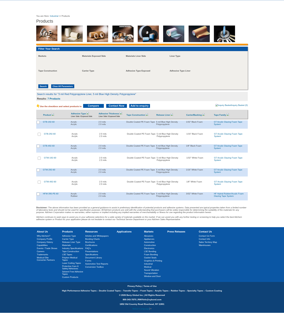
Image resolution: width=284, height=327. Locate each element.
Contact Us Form (207, 236)
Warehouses (204, 245)
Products (67, 231)
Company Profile (44, 239)
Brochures (90, 242)
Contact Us (205, 231)
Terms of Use (150, 286)
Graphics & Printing (153, 261)
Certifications (91, 245)
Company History (45, 242)
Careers (40, 251)
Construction (150, 245)
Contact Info (204, 239)
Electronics (149, 248)
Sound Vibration (151, 270)
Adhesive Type (79, 113)
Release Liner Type (71, 242)
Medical (147, 267)
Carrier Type (68, 239)
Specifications (91, 254)
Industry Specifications (72, 248)
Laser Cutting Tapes (71, 263)
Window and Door (152, 276)
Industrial (54, 16)
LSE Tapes (67, 254)
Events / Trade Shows (47, 248)
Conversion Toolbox (94, 267)
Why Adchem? (43, 236)
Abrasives (148, 236)
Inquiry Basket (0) (239, 105)
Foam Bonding (151, 254)
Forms (88, 261)
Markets (148, 231)
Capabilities (42, 245)
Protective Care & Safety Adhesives (70, 267)
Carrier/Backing (194, 115)
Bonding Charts (92, 239)
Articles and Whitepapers (97, 236)
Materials (66, 245)
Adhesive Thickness (109, 113)
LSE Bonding (150, 251)
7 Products (53, 98)
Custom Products (70, 277)
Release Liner (163, 115)
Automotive (149, 242)
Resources (91, 231)
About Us (42, 231)
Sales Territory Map (208, 242)
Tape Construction (136, 115)
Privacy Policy (135, 286)
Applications (124, 231)
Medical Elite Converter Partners (46, 258)
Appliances (149, 239)
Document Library (93, 257)
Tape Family (220, 115)
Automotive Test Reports (96, 264)
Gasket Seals (150, 257)
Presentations (91, 251)
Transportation (151, 273)
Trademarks (42, 254)
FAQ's (88, 248)
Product (47, 115)
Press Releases (176, 231)
